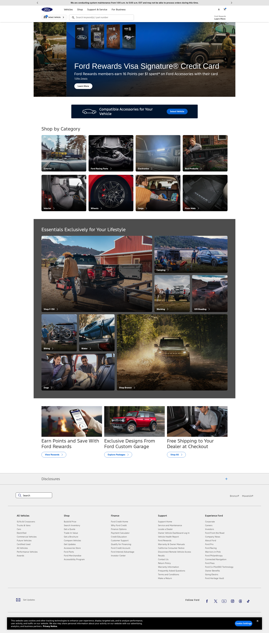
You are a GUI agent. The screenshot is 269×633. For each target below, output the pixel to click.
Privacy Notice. (50, 626)
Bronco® (234, 495)
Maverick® (247, 495)
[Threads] (240, 601)
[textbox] (34, 495)
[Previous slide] (37, 3)
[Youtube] (224, 601)
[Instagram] (232, 601)
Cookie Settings (244, 623)
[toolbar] (134, 3)
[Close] (257, 623)
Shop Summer (92, 86)
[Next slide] (231, 3)
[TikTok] (248, 601)
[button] (86, 517)
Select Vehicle (177, 111)
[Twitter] (215, 601)
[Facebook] (207, 601)
